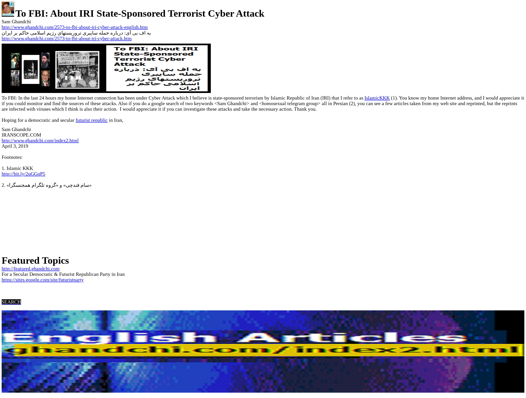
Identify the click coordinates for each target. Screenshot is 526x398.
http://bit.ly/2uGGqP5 (23, 173)
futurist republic (92, 120)
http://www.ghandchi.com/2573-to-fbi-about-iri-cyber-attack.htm (67, 38)
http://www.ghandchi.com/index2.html (40, 140)
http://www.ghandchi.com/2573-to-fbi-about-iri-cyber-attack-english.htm (75, 27)
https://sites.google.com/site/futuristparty (43, 279)
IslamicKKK (377, 98)
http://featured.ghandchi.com (31, 268)
